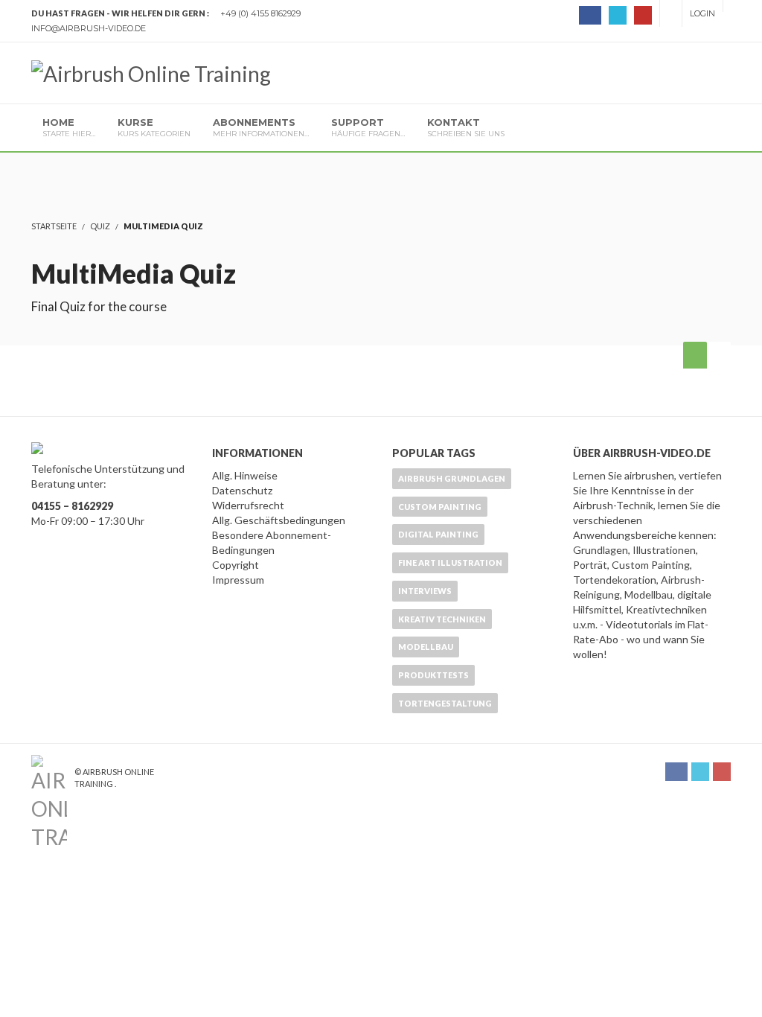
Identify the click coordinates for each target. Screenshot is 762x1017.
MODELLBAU (425, 646)
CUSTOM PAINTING (439, 506)
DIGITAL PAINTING (438, 534)
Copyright (235, 564)
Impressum (238, 579)
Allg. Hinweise (245, 475)
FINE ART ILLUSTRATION (450, 562)
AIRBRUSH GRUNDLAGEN (451, 478)
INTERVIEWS (425, 591)
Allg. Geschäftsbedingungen (278, 520)
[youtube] (643, 15)
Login (702, 13)
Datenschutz (242, 490)
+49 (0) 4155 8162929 (260, 13)
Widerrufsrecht (248, 505)
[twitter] (618, 15)
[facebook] (590, 15)
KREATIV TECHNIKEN (442, 619)
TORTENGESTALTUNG (445, 703)
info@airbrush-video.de (88, 28)
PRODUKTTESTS (433, 675)
